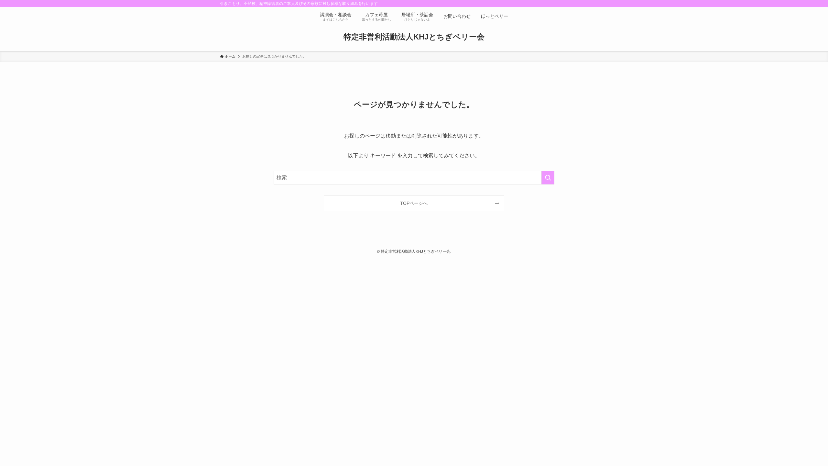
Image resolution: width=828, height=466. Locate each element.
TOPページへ (414, 203)
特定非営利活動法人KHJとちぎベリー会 (414, 37)
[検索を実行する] (547, 177)
